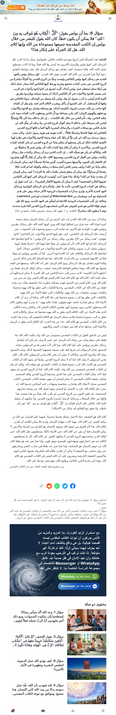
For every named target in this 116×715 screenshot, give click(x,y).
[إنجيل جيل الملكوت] (58, 18)
